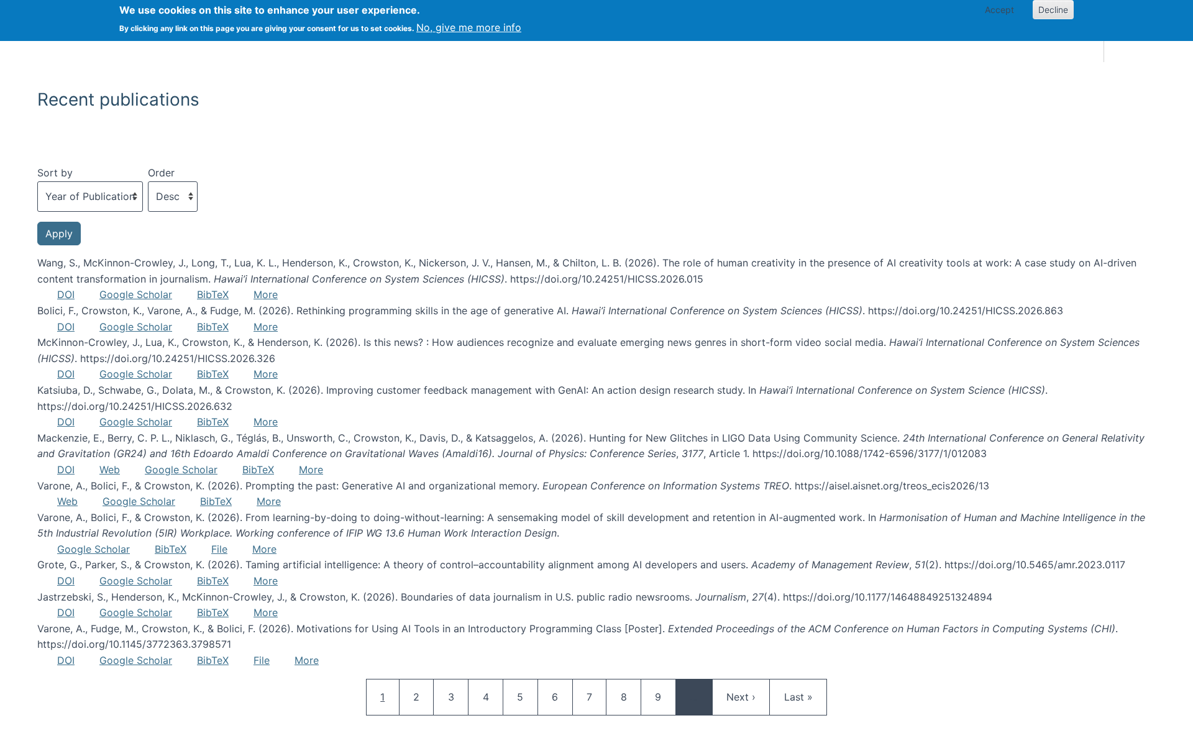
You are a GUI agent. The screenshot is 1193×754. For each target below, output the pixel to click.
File (219, 549)
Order (161, 172)
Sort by (55, 172)
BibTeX (213, 294)
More (266, 294)
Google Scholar (135, 294)
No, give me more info (468, 27)
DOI (66, 294)
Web (109, 469)
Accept (999, 9)
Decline (1053, 9)
